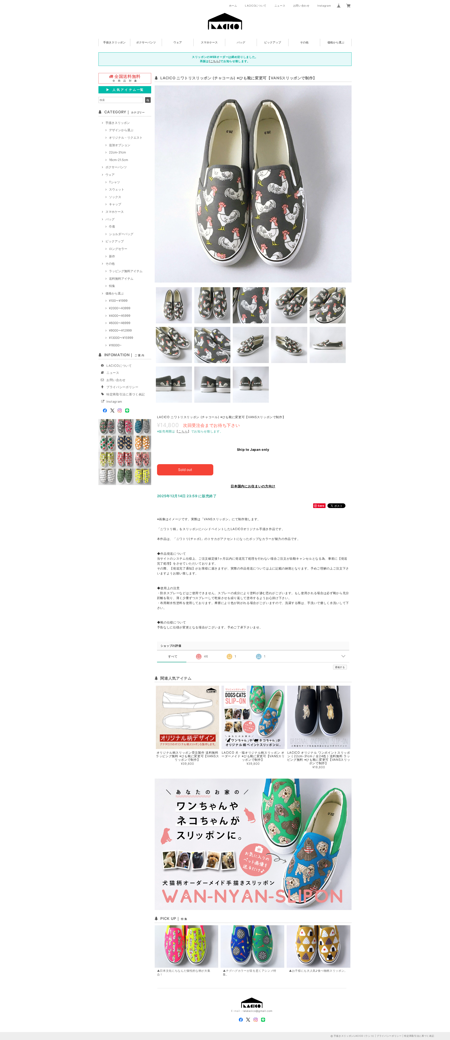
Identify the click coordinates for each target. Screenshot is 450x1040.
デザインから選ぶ (121, 130)
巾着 (112, 226)
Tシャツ (114, 182)
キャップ (115, 204)
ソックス (115, 197)
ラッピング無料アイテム (125, 271)
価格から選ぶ (335, 42)
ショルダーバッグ (121, 234)
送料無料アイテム (121, 278)
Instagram (324, 5)
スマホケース (209, 42)
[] (214, 61)
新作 (112, 256)
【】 (183, 431)
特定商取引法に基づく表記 (125, 394)
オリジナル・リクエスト (125, 137)
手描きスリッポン (114, 42)
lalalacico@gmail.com (258, 1011)
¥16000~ (115, 345)
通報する (340, 667)
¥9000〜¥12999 (120, 330)
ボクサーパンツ (146, 42)
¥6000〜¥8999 (119, 323)
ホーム (233, 5)
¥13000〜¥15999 (121, 338)
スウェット (116, 189)
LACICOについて (255, 5)
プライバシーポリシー (122, 387)
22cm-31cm (117, 152)
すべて (173, 656)
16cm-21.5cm (118, 160)
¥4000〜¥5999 (119, 315)
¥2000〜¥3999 (119, 308)
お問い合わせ (301, 5)
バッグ (241, 42)
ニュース (279, 5)
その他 (304, 42)
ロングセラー (118, 249)
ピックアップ (272, 42)
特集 (112, 286)
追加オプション (119, 145)
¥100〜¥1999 (118, 300)
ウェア (177, 42)
